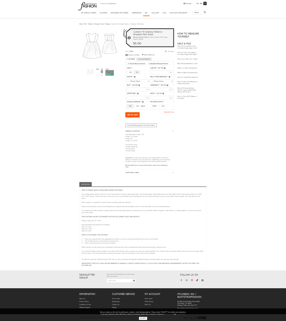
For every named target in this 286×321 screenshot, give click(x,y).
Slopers (103, 13)
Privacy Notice (84, 301)
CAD (163, 106)
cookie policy (180, 314)
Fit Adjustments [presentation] (144, 59)
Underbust (158, 85)
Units (129, 68)
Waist (156, 93)
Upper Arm (132, 93)
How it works (116, 298)
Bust (132, 85)
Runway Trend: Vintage (102, 24)
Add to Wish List (149, 55)
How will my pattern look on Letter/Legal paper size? (187, 47)
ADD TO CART (132, 115)
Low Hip (157, 68)
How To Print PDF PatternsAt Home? (186, 97)
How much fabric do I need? (187, 59)
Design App (115, 301)
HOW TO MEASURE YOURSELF (188, 35)
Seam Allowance (134, 102)
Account (188, 3)
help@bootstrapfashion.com (189, 308)
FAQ (164, 13)
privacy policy (168, 314)
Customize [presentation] (131, 59)
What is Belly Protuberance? (187, 72)
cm (130, 72)
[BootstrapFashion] (87, 6)
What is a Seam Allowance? (187, 68)
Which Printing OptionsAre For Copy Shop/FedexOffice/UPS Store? (186, 90)
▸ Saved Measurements (136, 63)
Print (155, 106)
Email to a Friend (133, 55)
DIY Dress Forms (88, 13)
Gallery (155, 13)
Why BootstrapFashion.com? (187, 63)
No (130, 106)
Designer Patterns (119, 13)
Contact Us (115, 304)
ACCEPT (143, 318)
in (137, 72)
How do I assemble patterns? (187, 77)
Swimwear (136, 13)
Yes (140, 106)
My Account (148, 298)
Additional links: (132, 172)
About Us (82, 298)
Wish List (148, 304)
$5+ (146, 13)
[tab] (131, 59)
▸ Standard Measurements (158, 63)
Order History (149, 301)
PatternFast (112, 3)
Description (85, 184)
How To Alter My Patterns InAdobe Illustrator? (187, 82)
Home (81, 24)
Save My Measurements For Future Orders (141, 125)
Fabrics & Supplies (132, 131)
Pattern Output (157, 102)
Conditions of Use (85, 304)
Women (90, 24)
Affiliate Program (178, 13)
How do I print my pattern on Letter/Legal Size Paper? (187, 53)
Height (130, 77)
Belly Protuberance (159, 77)
